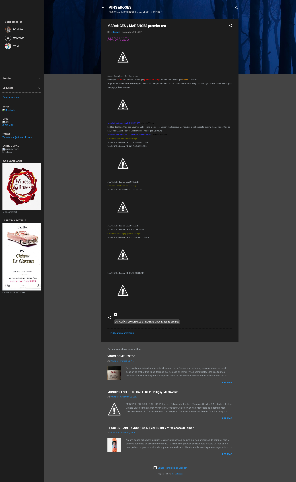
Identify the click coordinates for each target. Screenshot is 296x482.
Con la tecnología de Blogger (172, 467)
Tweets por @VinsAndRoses (17, 137)
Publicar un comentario (122, 333)
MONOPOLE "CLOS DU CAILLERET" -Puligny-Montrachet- (143, 392)
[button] (230, 26)
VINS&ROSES (120, 7)
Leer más (226, 382)
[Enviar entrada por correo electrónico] (115, 315)
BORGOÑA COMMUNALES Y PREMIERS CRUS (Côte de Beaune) (147, 321)
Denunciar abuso (11, 97)
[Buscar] (236, 8)
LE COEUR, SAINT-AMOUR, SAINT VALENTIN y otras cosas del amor (150, 428)
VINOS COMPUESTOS (121, 356)
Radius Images (177, 474)
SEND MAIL (8, 125)
